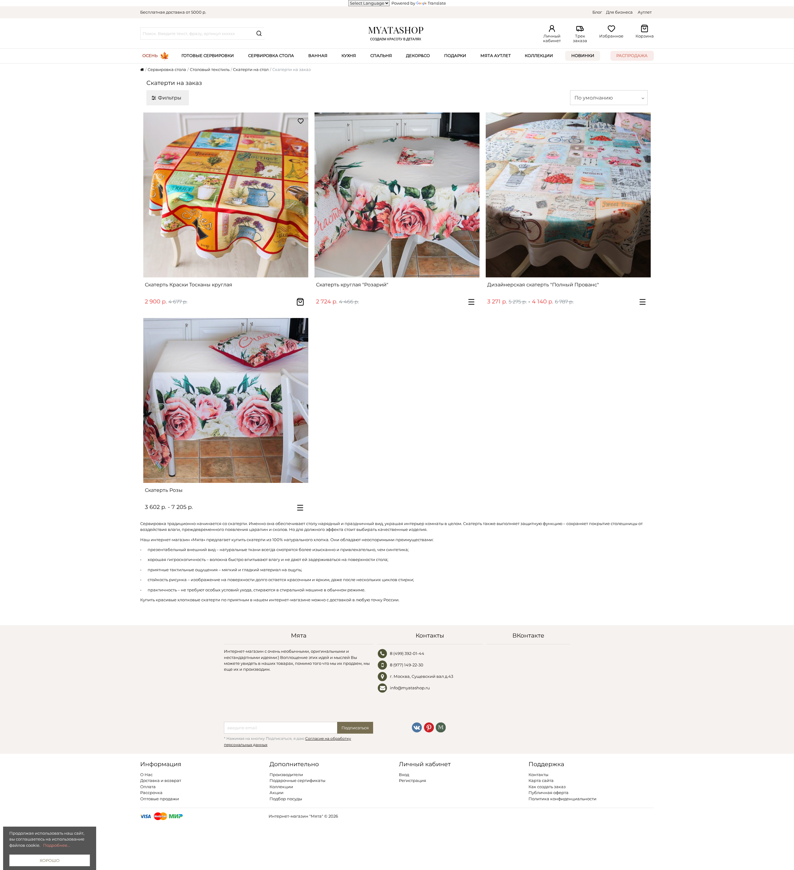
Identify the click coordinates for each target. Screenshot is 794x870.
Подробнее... (56, 845)
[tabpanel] (225, 195)
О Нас (146, 774)
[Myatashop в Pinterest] (429, 726)
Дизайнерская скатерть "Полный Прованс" (543, 285)
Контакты (538, 774)
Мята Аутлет (495, 55)
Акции (276, 792)
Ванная (318, 55)
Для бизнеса (619, 12)
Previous (151, 195)
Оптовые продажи (159, 798)
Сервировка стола (271, 55)
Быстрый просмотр (229, 269)
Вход (404, 774)
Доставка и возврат (160, 780)
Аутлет (645, 12)
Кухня (348, 55)
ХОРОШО (50, 860)
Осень (150, 55)
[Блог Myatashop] (441, 726)
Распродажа (632, 55)
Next (300, 195)
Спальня (381, 55)
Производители (286, 774)
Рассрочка (151, 792)
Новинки (582, 55)
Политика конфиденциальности (562, 798)
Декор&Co (418, 55)
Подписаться (355, 727)
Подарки (455, 55)
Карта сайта (541, 780)
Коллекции (539, 55)
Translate (437, 3)
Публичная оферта (549, 792)
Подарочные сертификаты (297, 780)
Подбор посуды (286, 798)
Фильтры (169, 98)
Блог (597, 12)
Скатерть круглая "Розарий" (352, 285)
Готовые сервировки (207, 55)
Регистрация (412, 780)
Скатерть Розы (164, 490)
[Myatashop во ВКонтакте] (417, 726)
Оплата (148, 786)
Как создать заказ (547, 786)
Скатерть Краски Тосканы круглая (188, 285)
